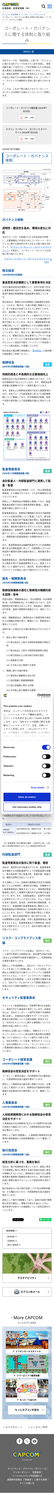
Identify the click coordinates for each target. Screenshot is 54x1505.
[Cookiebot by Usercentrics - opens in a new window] (38, 696)
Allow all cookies (27, 797)
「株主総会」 (37, 350)
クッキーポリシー (21, 1472)
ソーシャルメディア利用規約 (25, 1475)
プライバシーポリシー (33, 1468)
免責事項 (36, 1472)
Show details (37, 787)
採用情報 (10, 1230)
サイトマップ (14, 1468)
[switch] (46, 756)
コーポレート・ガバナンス (32, 14)
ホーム (5, 14)
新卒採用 (11, 1236)
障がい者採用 (12, 1245)
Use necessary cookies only (27, 807)
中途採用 (11, 1241)
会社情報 (14, 14)
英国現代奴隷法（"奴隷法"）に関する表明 (27, 1479)
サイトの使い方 (27, 1483)
